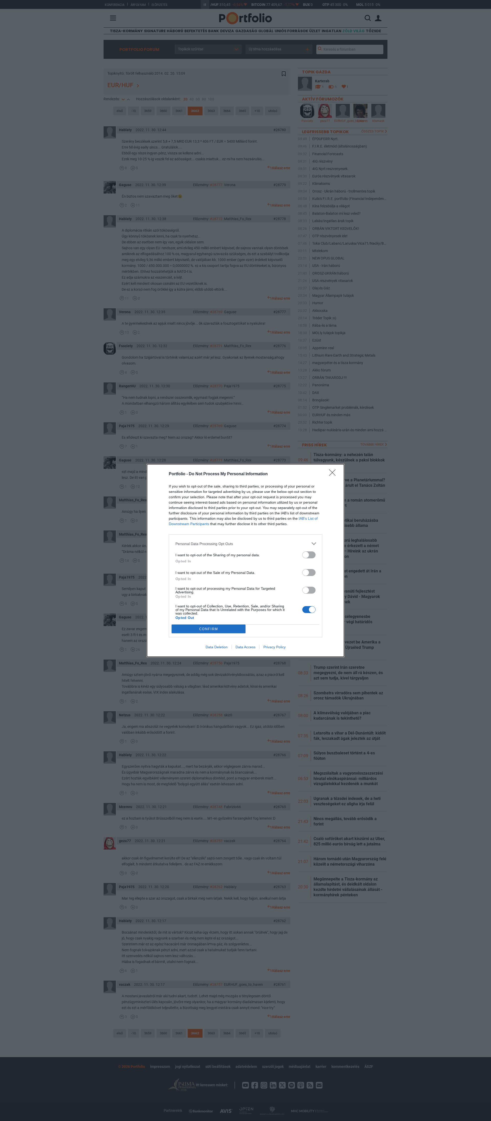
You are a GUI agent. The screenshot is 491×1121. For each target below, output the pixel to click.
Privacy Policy (274, 647)
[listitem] (245, 543)
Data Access (245, 647)
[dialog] (245, 560)
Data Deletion (217, 647)
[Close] (334, 474)
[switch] (309, 554)
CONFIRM (208, 629)
